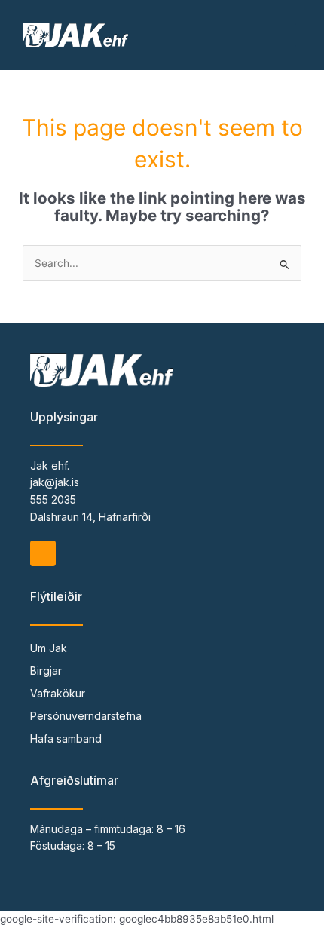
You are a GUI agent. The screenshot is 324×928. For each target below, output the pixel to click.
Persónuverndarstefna (86, 715)
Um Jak (48, 648)
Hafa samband (66, 738)
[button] (305, 35)
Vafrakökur (57, 693)
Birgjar (46, 670)
